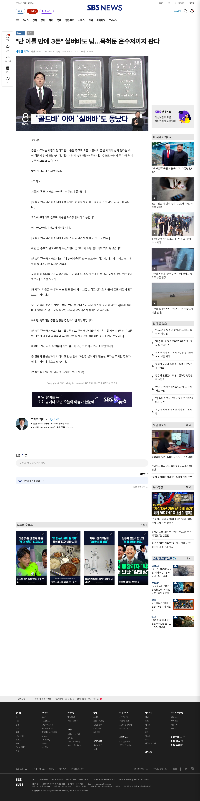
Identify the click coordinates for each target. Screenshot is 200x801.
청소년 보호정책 (146, 786)
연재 (95, 712)
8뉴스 (26, 20)
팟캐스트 (174, 721)
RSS (147, 740)
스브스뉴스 (123, 736)
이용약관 (62, 769)
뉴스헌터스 (46, 721)
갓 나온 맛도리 (124, 741)
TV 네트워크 (20, 747)
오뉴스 (44, 736)
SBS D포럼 (176, 744)
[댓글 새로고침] (26, 455)
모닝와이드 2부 (47, 728)
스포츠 (81, 20)
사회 (51, 20)
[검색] (185, 11)
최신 (17, 717)
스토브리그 (123, 728)
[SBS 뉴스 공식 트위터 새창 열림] (186, 769)
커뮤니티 (174, 725)
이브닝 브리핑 (73, 721)
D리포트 (96, 732)
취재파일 (101, 20)
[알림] (192, 11)
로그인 (170, 3)
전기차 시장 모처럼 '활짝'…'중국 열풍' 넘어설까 (53, 427)
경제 (43, 20)
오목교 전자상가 (125, 745)
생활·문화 (69, 20)
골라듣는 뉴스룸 (74, 734)
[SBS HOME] (191, 3)
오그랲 (154, 600)
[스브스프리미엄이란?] (175, 558)
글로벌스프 (155, 566)
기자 (147, 732)
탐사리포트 (97, 740)
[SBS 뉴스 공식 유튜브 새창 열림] (174, 769)
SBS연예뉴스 (176, 736)
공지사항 (148, 752)
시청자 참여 (38, 769)
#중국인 (177, 11)
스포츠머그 (123, 717)
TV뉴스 (113, 20)
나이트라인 (46, 740)
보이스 (70, 738)
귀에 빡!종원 (124, 721)
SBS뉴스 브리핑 (74, 741)
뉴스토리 (45, 743)
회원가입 (181, 3)
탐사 (95, 749)
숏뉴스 (147, 728)
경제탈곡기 (155, 583)
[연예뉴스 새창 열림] (173, 116)
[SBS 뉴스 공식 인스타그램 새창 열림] (192, 769)
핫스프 (154, 617)
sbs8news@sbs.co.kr (107, 780)
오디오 (70, 729)
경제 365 (97, 728)
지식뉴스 (174, 717)
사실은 (96, 717)
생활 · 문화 (20, 736)
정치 (34, 20)
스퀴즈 (173, 728)
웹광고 (51, 769)
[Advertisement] (82, 505)
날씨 (147, 717)
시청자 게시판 (150, 743)
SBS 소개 (21, 769)
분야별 (18, 712)
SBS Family (141, 769)
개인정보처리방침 (77, 769)
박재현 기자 (37, 419)
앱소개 (147, 736)
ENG (161, 3)
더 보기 (143, 524)
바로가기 (148, 712)
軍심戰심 (71, 717)
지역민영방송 (160, 769)
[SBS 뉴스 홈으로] (104, 8)
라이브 (147, 725)
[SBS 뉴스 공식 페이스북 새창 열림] (180, 769)
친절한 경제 (97, 725)
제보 (147, 721)
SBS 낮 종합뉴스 (74, 745)
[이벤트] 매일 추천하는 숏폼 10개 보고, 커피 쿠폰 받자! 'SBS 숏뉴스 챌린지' (67, 698)
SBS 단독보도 (98, 721)
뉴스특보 (45, 747)
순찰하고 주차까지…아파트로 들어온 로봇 (51, 423)
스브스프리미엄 (177, 712)
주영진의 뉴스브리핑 (49, 732)
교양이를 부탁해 (125, 725)
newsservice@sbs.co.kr (102, 784)
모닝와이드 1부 (47, 725)
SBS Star (175, 740)
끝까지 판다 (97, 745)
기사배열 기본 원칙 (130, 786)
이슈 (17, 751)
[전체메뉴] (17, 20)
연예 (90, 20)
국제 (59, 20)
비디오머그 (123, 712)
